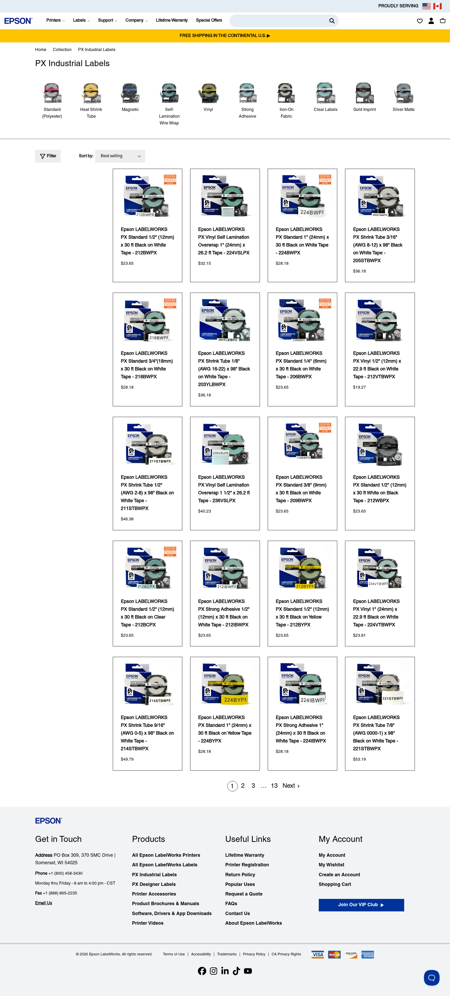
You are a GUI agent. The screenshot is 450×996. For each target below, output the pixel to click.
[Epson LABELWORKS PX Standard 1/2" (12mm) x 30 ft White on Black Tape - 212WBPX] (380, 444)
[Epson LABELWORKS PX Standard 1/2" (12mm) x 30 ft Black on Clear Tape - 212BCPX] (147, 568)
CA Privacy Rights (286, 954)
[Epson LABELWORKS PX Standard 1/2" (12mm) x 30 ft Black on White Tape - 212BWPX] (147, 196)
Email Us (43, 903)
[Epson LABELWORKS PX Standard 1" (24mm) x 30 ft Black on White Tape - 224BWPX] (302, 196)
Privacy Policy (254, 954)
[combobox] (284, 21)
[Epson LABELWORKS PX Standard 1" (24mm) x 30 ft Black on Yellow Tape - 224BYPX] (225, 684)
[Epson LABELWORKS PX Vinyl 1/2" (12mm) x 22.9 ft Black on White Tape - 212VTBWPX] (380, 320)
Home (40, 50)
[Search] (332, 20)
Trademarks (227, 954)
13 (274, 786)
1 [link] (232, 787)
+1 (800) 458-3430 (65, 873)
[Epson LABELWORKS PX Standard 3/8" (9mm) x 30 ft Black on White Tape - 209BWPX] (302, 444)
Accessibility (201, 954)
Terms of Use (174, 954)
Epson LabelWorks (104, 954)
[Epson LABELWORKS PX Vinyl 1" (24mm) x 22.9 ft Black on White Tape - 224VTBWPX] (380, 568)
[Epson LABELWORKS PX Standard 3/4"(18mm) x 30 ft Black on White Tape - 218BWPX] (147, 320)
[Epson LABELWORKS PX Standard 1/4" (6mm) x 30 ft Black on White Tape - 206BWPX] (302, 320)
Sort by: (86, 156)
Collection (62, 50)
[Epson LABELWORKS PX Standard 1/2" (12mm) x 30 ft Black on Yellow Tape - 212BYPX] (302, 568)
